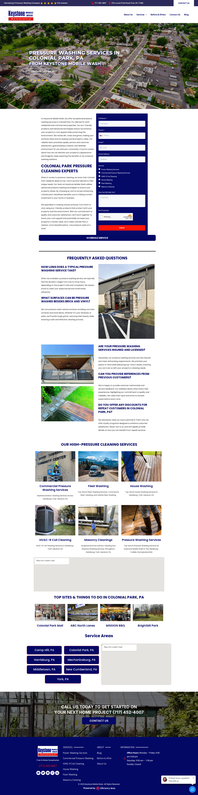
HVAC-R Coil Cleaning (55, 540)
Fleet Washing (98, 486)
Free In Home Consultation (48, 760)
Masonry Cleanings (98, 540)
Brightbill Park (148, 626)
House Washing (141, 486)
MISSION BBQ (115, 626)
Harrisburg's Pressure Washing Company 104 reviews (35, 3)
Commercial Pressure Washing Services (55, 488)
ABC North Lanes (82, 626)
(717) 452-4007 (128, 712)
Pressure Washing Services (141, 540)
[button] (184, 3)
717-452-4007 (100, 3)
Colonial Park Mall (50, 626)
